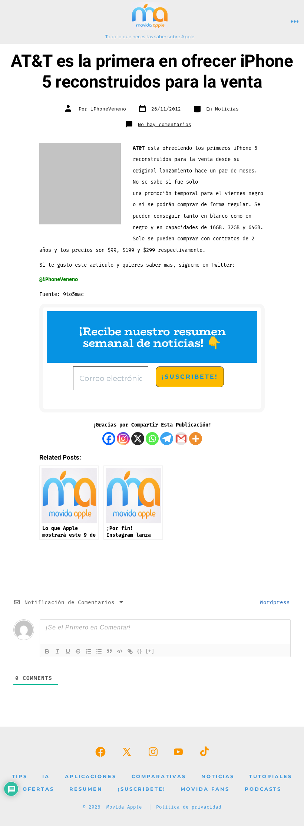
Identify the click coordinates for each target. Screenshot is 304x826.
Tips (19, 776)
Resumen (86, 789)
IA (46, 776)
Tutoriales (270, 776)
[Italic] (57, 651)
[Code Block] (120, 651)
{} (139, 651)
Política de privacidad (188, 807)
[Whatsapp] (152, 438)
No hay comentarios (164, 125)
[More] (195, 438)
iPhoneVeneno (108, 109)
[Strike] (78, 651)
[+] (150, 651)
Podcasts (263, 789)
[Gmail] (181, 438)
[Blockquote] (109, 651)
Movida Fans (205, 789)
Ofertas (38, 789)
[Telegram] (166, 438)
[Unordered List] (99, 651)
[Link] (130, 651)
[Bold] (47, 651)
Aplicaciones (90, 776)
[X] (137, 438)
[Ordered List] (88, 651)
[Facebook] (108, 438)
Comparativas (159, 776)
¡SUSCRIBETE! (142, 789)
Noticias (227, 109)
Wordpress (273, 602)
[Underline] (68, 651)
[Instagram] (123, 438)
